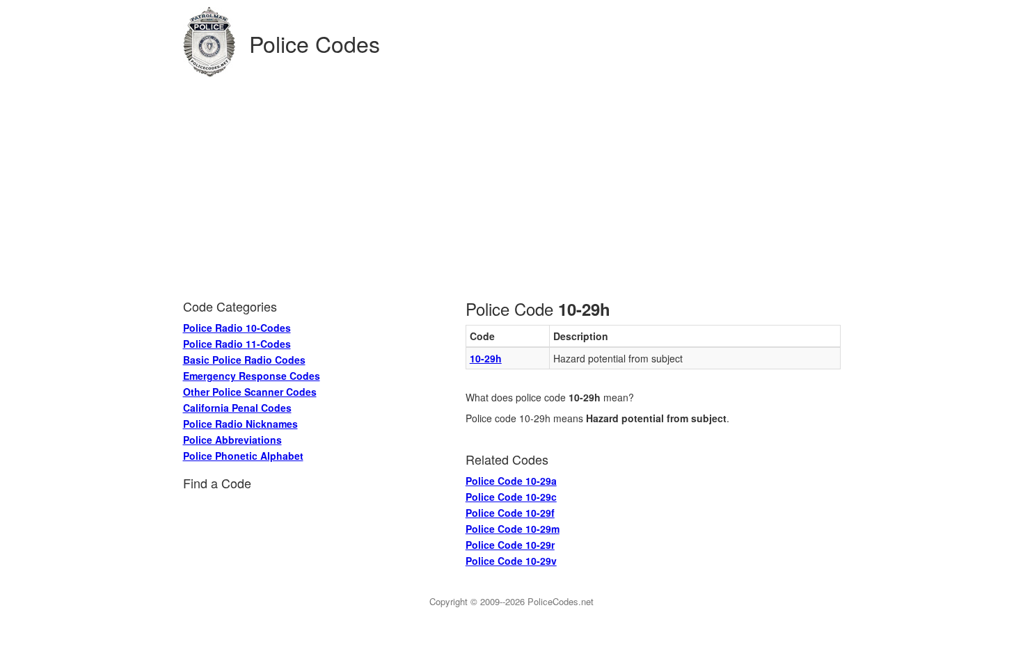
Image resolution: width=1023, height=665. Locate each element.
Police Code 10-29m (513, 529)
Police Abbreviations (232, 440)
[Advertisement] (512, 181)
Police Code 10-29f (510, 513)
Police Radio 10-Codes (237, 328)
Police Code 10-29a (511, 481)
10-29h (486, 358)
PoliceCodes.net (561, 601)
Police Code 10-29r (510, 545)
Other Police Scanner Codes (250, 392)
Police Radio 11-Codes (237, 344)
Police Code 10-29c (511, 497)
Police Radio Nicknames (240, 424)
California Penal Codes (237, 408)
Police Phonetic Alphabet (243, 456)
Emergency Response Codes (251, 376)
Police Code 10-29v (511, 561)
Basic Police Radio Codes (244, 360)
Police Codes (314, 43)
